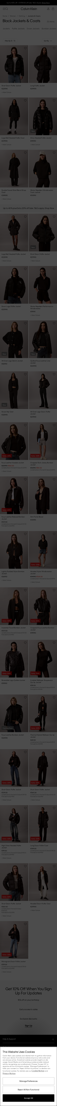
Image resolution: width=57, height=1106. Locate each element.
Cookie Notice (38, 1071)
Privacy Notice (9, 1073)
